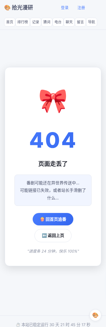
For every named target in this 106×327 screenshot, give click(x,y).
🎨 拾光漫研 (18, 7)
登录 (65, 7)
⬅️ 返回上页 (53, 235)
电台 (58, 22)
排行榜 (22, 22)
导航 (91, 22)
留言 (80, 22)
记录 (35, 22)
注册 (81, 7)
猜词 (46, 22)
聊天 (69, 22)
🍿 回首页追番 (53, 219)
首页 (9, 22)
